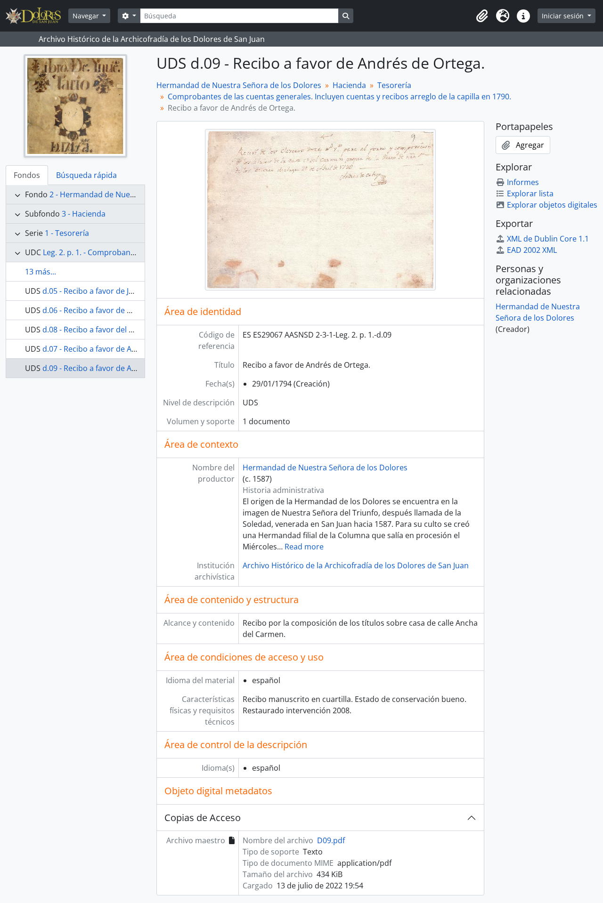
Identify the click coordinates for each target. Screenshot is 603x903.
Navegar (87, 15)
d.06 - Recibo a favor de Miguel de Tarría (113, 310)
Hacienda (349, 85)
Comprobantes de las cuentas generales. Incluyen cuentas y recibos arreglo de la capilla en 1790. (339, 96)
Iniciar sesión (564, 15)
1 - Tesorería (67, 233)
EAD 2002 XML (532, 250)
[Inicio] (37, 16)
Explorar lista (530, 193)
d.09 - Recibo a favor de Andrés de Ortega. (116, 368)
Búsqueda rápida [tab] (86, 175)
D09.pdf (331, 840)
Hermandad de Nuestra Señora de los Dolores (238, 85)
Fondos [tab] (27, 175)
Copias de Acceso (202, 817)
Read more (304, 546)
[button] (482, 16)
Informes (523, 182)
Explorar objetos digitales (552, 205)
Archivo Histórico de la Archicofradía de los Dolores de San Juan (356, 565)
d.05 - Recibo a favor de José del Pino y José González (135, 291)
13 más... (40, 271)
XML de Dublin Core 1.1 (548, 239)
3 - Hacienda (84, 214)
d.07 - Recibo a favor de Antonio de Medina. (119, 349)
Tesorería (394, 85)
